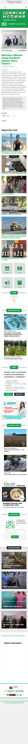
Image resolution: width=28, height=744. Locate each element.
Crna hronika (11, 563)
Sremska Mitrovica (20, 601)
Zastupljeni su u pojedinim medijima (15, 387)
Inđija (7, 583)
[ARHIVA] (19, 282)
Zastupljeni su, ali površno (12, 382)
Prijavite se (15, 536)
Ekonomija (10, 331)
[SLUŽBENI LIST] (7, 268)
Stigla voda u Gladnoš (10, 587)
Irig (10, 356)
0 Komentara (22, 50)
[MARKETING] (7, 282)
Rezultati (19, 394)
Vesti (3, 50)
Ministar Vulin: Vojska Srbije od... (13, 625)
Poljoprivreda (18, 356)
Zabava (9, 601)
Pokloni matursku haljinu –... (13, 606)
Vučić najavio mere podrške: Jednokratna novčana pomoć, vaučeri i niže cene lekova (13, 334)
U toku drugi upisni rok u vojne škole (15, 474)
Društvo (6, 331)
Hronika (13, 601)
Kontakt (21, 702)
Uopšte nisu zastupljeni (11, 380)
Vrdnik (12, 356)
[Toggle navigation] (5, 7)
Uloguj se (18, 2)
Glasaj (8, 394)
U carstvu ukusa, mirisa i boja (13, 358)
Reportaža (6, 356)
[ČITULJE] (19, 268)
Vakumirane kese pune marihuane (11, 566)
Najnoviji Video (14, 425)
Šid (16, 448)
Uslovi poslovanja (13, 702)
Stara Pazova (8, 50)
